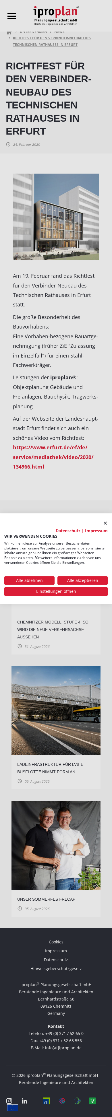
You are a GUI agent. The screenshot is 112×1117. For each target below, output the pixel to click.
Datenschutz (68, 530)
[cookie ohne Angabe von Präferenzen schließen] (105, 523)
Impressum (96, 530)
